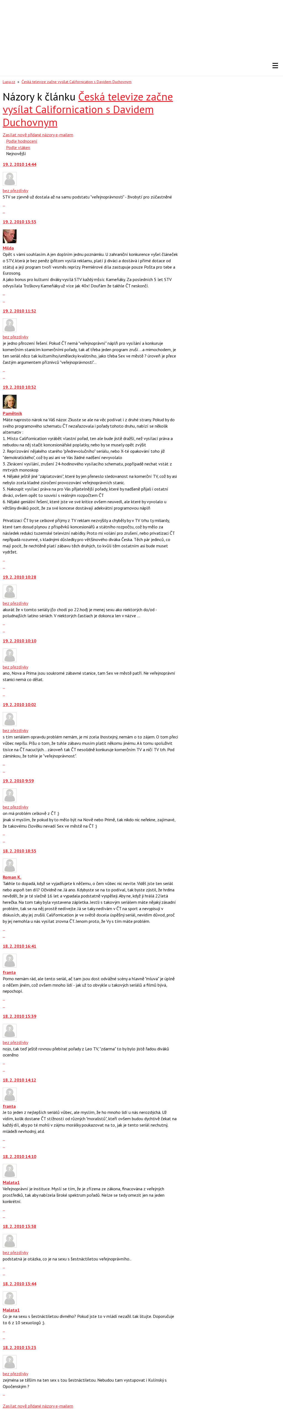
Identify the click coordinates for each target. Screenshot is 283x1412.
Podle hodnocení (21, 141)
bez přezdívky (15, 190)
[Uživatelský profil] (10, 184)
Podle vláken (18, 147)
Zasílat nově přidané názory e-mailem (38, 134)
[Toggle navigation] (275, 66)
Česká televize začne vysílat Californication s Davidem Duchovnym (77, 81)
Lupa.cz (9, 81)
